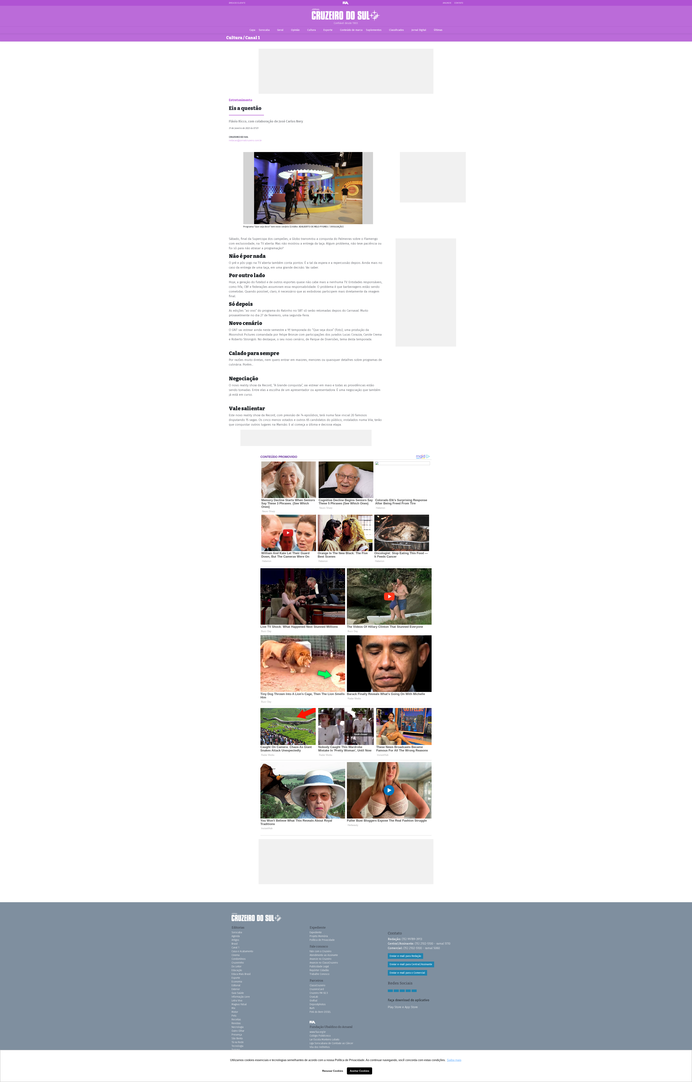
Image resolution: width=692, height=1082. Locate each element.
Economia (237, 981)
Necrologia (237, 1027)
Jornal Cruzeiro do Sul (346, 15)
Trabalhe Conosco (319, 974)
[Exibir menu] (461, 14)
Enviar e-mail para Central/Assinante (411, 964)
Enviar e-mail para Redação (405, 956)
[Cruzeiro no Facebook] (390, 990)
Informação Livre (241, 996)
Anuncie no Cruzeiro (320, 958)
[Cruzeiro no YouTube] (402, 990)
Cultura (311, 30)
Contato (458, 3)
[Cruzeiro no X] (408, 990)
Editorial (236, 985)
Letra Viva (237, 1000)
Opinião (295, 30)
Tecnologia (237, 1046)
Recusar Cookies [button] (332, 1070)
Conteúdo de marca (351, 30)
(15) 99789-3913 (412, 939)
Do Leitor (236, 966)
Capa (252, 30)
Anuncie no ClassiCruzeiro (324, 962)
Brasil (235, 943)
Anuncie (447, 3)
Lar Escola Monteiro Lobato (324, 1039)
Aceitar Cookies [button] (359, 1070)
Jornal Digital (418, 30)
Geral (280, 30)
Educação (237, 970)
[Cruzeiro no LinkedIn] (414, 990)
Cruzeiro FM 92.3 (319, 993)
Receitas (236, 1019)
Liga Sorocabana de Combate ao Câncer (331, 1043)
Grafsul (313, 1000)
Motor (235, 1011)
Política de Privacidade (322, 940)
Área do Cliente (237, 3)
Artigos (235, 940)
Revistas (236, 1023)
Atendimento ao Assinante (324, 955)
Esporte (327, 30)
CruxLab (314, 996)
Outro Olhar (238, 1030)
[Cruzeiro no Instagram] (396, 990)
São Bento (237, 1038)
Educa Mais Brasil (241, 974)
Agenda (236, 936)
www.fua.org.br (318, 1031)
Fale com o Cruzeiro (320, 951)
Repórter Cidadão (319, 970)
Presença (237, 1034)
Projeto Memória (319, 936)
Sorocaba (264, 30)
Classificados (396, 30)
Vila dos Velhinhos (320, 1047)
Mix (233, 1008)
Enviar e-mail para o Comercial (407, 972)
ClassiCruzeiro (317, 985)
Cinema (235, 955)
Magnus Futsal (239, 1004)
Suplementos (374, 30)
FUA (312, 1022)
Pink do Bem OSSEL (320, 1011)
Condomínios (239, 958)
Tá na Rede (238, 1042)
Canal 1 (235, 947)
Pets (234, 1015)
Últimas (438, 30)
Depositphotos (318, 1004)
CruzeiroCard (317, 989)
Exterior (236, 989)
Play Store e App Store (403, 1007)
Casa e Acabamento (242, 951)
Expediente (316, 932)
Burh (312, 1008)
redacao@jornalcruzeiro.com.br (245, 140)
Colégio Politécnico (320, 1035)
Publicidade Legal (319, 966)
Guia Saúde (238, 993)
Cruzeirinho (238, 962)
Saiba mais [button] (454, 1060)
